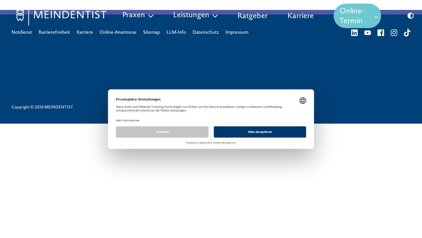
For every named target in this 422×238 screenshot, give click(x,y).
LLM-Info (176, 32)
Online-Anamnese (118, 32)
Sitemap (151, 32)
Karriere (300, 16)
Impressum (237, 32)
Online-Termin (352, 16)
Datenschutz (206, 32)
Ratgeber (252, 16)
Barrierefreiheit (54, 32)
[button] (410, 15)
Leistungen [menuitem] (191, 15)
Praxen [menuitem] (133, 15)
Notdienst (22, 32)
